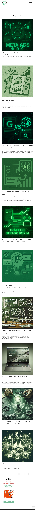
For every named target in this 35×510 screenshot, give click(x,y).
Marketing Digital (25, 56)
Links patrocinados (19, 56)
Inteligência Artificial (22, 196)
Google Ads (17, 196)
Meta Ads (29, 56)
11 (29, 474)
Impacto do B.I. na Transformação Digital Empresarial (16, 421)
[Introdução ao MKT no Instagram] (8, 490)
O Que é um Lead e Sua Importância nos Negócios (15, 464)
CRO (15, 380)
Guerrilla (4, 56)
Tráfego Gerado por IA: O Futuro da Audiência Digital (16, 239)
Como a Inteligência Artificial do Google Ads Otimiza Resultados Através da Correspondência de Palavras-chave (16, 193)
